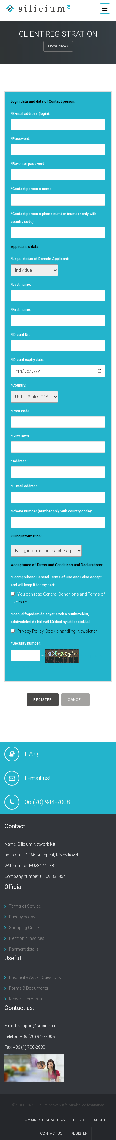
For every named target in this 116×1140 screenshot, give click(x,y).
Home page (57, 46)
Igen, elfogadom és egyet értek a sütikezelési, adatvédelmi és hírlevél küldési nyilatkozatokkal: (50, 618)
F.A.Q (31, 754)
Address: (19, 461)
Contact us (51, 1133)
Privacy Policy (30, 631)
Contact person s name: (31, 189)
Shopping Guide (24, 927)
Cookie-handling (60, 631)
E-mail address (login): (30, 114)
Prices (79, 1120)
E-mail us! (37, 778)
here (23, 602)
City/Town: (20, 436)
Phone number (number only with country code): (51, 511)
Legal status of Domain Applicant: (40, 259)
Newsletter (87, 631)
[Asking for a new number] (62, 655)
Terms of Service (25, 906)
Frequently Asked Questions (35, 977)
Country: (18, 385)
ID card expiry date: (27, 360)
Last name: (21, 284)
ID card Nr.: (20, 335)
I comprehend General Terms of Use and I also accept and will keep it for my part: (56, 581)
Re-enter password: (28, 164)
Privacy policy (22, 917)
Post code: (20, 411)
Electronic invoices (26, 938)
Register (79, 1133)
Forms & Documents (28, 988)
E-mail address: (25, 486)
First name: (21, 310)
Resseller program (26, 999)
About (100, 1120)
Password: (20, 139)
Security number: (26, 643)
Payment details (24, 949)
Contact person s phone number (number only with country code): (53, 218)
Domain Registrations (43, 1120)
